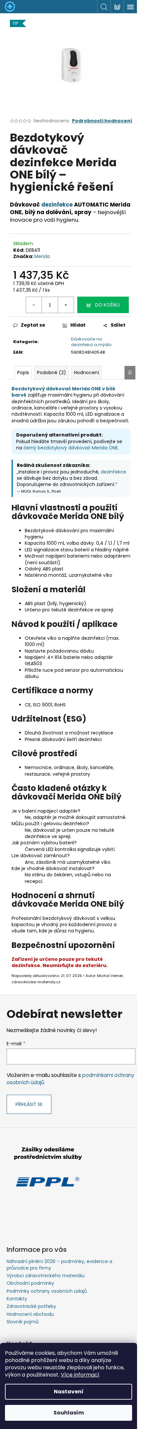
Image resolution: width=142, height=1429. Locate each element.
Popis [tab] (23, 372)
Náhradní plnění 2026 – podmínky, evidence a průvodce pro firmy (59, 1264)
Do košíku (107, 305)
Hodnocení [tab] (86, 372)
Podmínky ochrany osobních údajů (47, 1291)
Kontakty (17, 1298)
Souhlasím (68, 1412)
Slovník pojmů (23, 1321)
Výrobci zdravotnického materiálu (46, 1275)
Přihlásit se (29, 1104)
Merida (42, 256)
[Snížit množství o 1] (34, 305)
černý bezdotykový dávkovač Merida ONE (70, 447)
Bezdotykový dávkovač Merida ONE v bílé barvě (63, 391)
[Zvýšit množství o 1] (66, 305)
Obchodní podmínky (30, 1283)
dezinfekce (57, 205)
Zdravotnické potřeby (31, 1306)
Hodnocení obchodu (30, 1314)
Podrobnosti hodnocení (102, 121)
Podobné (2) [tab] (51, 372)
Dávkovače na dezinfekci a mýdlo (91, 342)
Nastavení (69, 1391)
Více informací (80, 1375)
